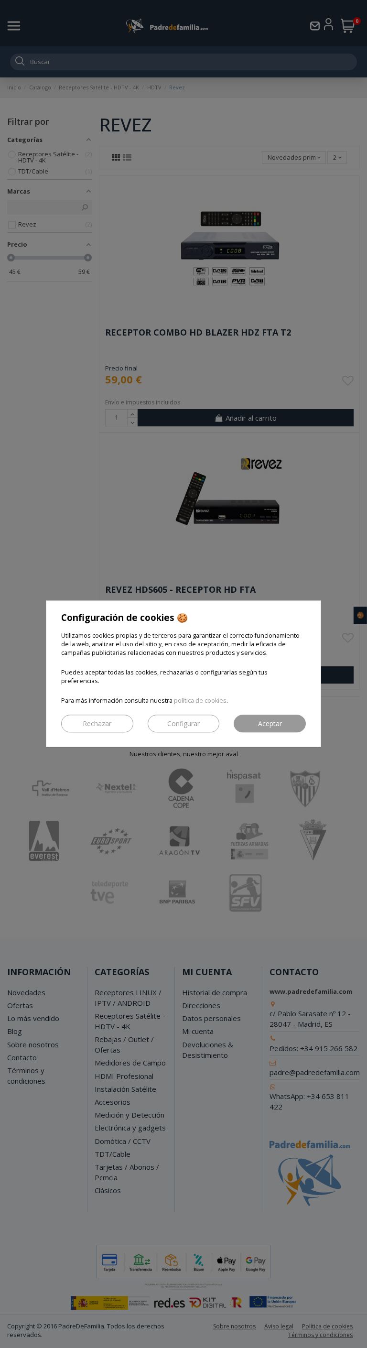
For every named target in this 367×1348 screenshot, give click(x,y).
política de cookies (200, 701)
